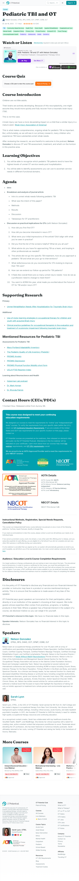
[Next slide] (76, 764)
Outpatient (39, 841)
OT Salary (61, 814)
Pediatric (39, 844)
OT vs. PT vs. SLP (64, 811)
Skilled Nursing (41, 850)
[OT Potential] (13, 3)
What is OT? (62, 805)
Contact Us (61, 839)
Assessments (40, 864)
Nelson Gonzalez (21, 639)
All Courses (39, 813)
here (3, 551)
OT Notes (61, 828)
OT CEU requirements (35, 446)
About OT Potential (64, 836)
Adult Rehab (40, 830)
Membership (38, 43)
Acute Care (39, 827)
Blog (37, 861)
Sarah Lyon (17, 696)
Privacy (60, 841)
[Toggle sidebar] (3, 3)
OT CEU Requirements (43, 858)
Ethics (38, 836)
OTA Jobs (61, 822)
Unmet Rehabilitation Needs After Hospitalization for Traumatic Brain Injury (40, 307)
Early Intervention (42, 833)
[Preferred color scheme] (62, 3)
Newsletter (61, 846)
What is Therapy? (64, 808)
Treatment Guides (42, 867)
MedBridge (61, 854)
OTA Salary (61, 817)
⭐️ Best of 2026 (41, 819)
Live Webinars (40, 816)
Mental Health (40, 838)
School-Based (40, 847)
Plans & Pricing (41, 805)
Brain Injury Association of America (30, 125)
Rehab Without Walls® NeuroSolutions (30, 657)
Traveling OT (62, 857)
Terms (60, 844)
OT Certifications (63, 825)
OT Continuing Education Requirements (29, 428)
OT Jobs (61, 820)
